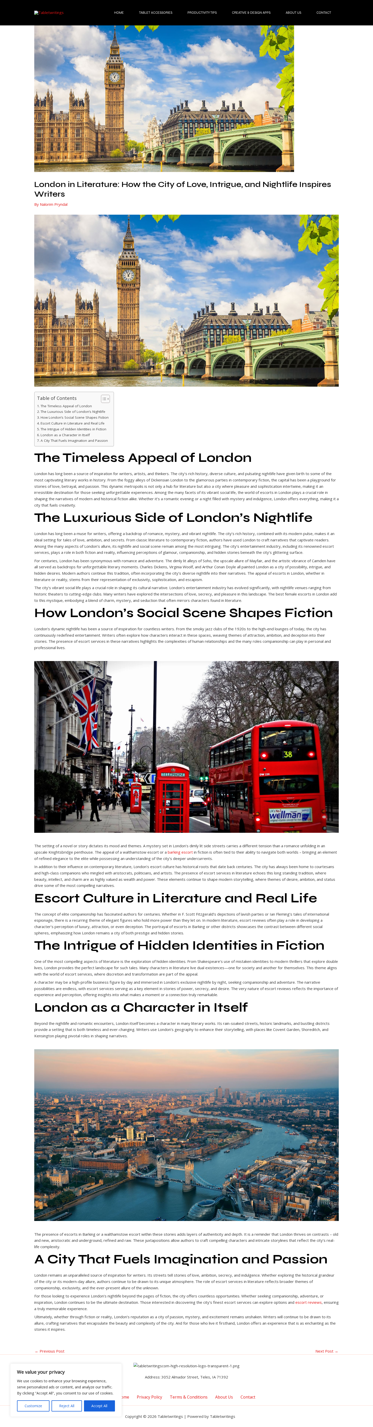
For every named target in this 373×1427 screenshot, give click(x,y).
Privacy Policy (149, 1397)
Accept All (99, 1405)
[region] (66, 1390)
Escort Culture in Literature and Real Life (73, 423)
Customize (33, 1405)
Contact (323, 13)
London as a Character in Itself (65, 435)
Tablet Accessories (155, 13)
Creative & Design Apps (251, 13)
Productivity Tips (202, 13)
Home (119, 13)
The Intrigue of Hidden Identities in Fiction (73, 429)
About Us (293, 13)
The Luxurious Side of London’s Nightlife (73, 411)
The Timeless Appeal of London (66, 406)
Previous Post (49, 1351)
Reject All (66, 1405)
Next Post (326, 1351)
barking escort (180, 852)
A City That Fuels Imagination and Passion (74, 440)
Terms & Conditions (189, 1397)
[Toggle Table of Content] (103, 399)
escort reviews (308, 1302)
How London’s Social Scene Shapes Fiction (75, 417)
